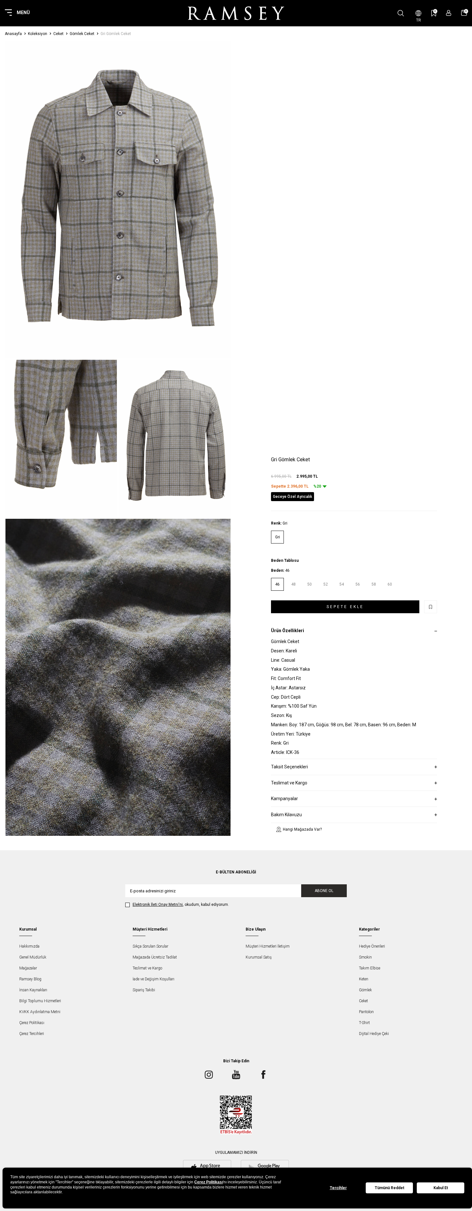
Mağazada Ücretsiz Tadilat (155, 957)
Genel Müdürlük (32, 957)
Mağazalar (28, 968)
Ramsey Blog (30, 979)
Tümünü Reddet (389, 1188)
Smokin (365, 957)
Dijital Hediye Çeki (374, 1033)
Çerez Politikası (31, 1023)
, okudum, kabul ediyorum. (181, 904)
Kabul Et (440, 1188)
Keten (363, 979)
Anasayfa (13, 33)
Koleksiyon (37, 33)
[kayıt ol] (448, 13)
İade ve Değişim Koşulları (153, 979)
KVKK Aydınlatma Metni (39, 1012)
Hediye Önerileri (372, 946)
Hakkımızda (29, 946)
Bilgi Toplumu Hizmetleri (40, 1001)
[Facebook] (263, 1074)
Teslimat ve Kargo (147, 968)
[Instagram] (208, 1074)
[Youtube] (236, 1074)
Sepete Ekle (345, 607)
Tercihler (338, 1188)
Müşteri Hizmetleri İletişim (268, 946)
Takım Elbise (369, 968)
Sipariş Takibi (144, 990)
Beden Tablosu (285, 561)
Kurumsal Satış (259, 957)
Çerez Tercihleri (31, 1033)
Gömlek (365, 990)
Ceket (58, 33)
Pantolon (366, 1012)
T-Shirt (364, 1023)
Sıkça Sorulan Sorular (150, 946)
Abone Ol (324, 890)
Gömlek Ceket (82, 33)
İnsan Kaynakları (33, 990)
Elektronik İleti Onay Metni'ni (158, 904)
